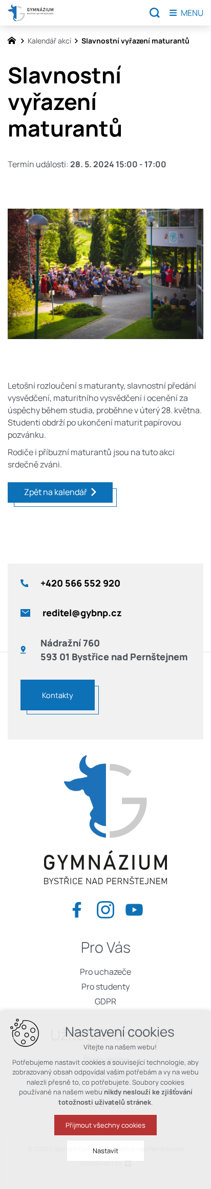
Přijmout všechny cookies (105, 1125)
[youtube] (134, 908)
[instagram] (105, 908)
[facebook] (77, 908)
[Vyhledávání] (155, 13)
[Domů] (14, 39)
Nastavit (105, 1150)
